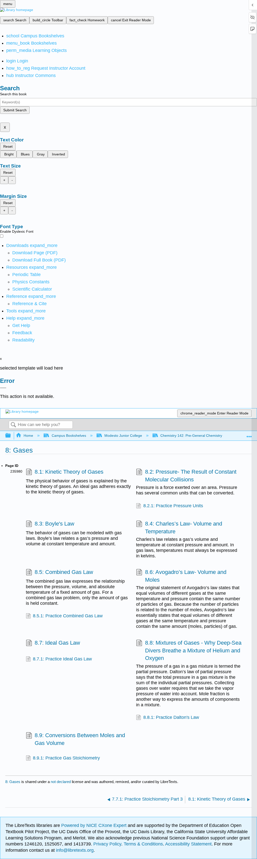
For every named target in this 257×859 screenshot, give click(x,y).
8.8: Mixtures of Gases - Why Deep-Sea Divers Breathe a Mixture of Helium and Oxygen (193, 650)
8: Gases (12, 782)
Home (28, 436)
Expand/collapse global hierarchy (11, 436)
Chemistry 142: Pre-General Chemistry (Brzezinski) (201, 436)
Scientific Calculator (32, 289)
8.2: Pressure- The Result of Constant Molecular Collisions (190, 476)
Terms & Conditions (143, 843)
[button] (22, 332)
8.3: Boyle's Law (54, 524)
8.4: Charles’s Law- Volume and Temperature (183, 528)
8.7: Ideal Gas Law (57, 643)
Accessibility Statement (188, 843)
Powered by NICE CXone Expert (94, 825)
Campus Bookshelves (69, 436)
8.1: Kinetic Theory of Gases (69, 472)
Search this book (13, 94)
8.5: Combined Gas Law (64, 572)
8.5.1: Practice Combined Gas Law (68, 615)
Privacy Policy (107, 843)
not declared (61, 782)
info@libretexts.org (74, 850)
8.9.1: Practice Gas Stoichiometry (66, 757)
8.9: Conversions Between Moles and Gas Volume (80, 739)
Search (13, 425)
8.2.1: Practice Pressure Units (173, 505)
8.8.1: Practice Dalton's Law (171, 717)
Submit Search (15, 110)
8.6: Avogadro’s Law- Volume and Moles (185, 576)
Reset (8, 146)
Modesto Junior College (123, 436)
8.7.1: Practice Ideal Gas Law (62, 658)
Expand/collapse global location (249, 434)
